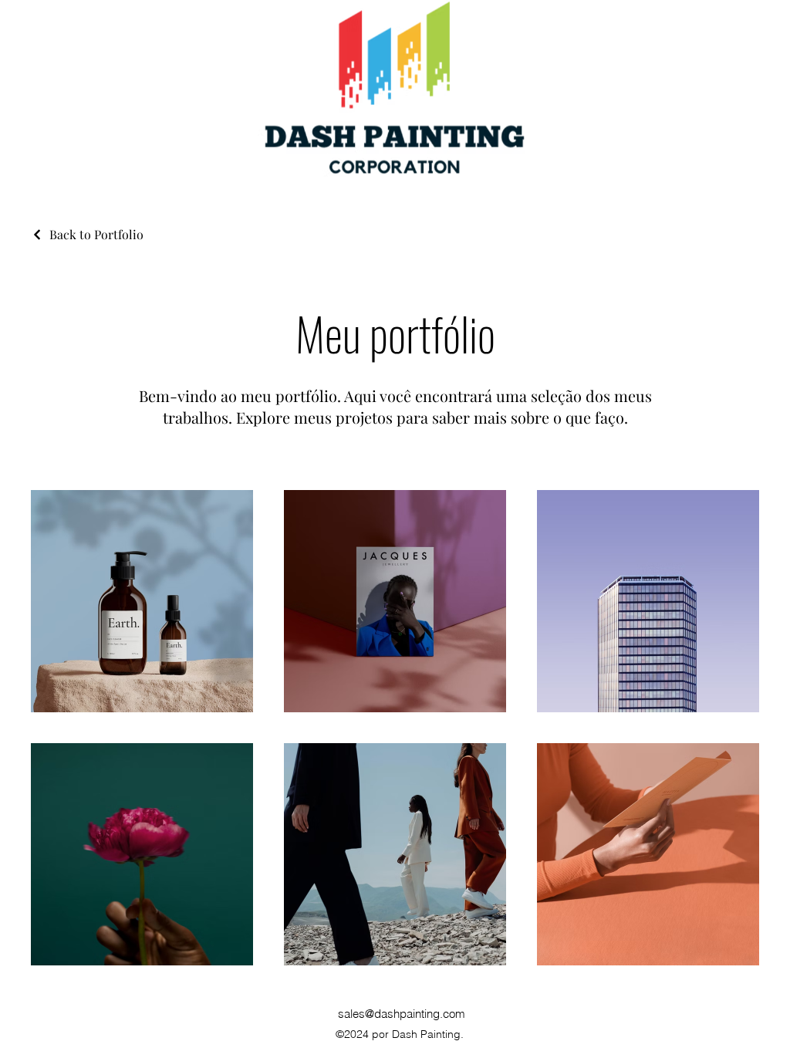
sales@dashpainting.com (401, 1013)
